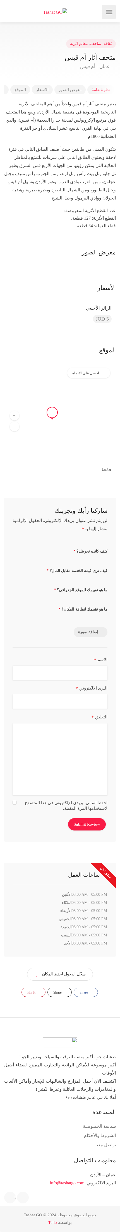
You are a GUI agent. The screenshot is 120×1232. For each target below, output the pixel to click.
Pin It (31, 992)
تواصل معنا (105, 1144)
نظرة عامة (101, 89)
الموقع (20, 89)
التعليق (99, 717)
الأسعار (42, 89)
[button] (14, 415)
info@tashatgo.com (67, 1182)
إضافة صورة (88, 632)
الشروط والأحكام (100, 1135)
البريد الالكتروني (91, 688)
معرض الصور (70, 89)
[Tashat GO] (55, 12)
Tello (52, 1222)
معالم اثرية (79, 43)
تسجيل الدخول (9, 12)
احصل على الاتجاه (85, 373)
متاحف (95, 43)
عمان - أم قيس (95, 66)
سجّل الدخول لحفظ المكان (64, 974)
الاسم (100, 660)
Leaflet (106, 469)
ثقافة (108, 43)
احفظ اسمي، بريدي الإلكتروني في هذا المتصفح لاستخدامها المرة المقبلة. (66, 806)
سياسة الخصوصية (99, 1126)
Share (84, 992)
